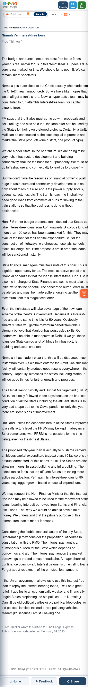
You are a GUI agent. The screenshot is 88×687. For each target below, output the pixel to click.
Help (13, 669)
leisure (31, 27)
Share (74, 681)
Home (22, 27)
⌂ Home (15, 681)
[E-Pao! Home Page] (10, 5)
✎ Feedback (44, 681)
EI (38, 27)
